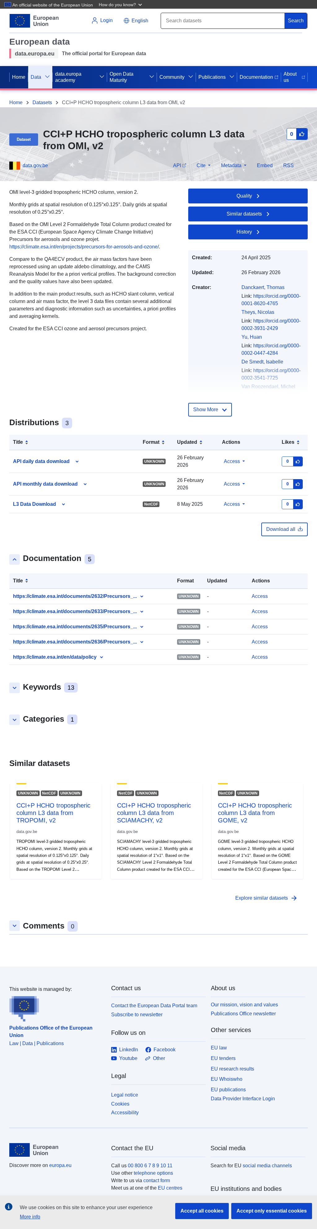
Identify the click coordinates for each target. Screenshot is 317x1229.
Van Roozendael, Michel (268, 386)
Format (151, 442)
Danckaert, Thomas (262, 287)
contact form (156, 1180)
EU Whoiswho (226, 1079)
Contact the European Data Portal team (154, 1005)
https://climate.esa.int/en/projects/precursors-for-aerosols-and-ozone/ (84, 246)
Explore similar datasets (266, 898)
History (244, 231)
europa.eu (60, 1165)
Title (18, 442)
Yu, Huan (251, 337)
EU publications (228, 1089)
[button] (121, 4)
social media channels (267, 1165)
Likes (288, 442)
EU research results (232, 1068)
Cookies (120, 1104)
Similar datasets (244, 213)
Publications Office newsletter (243, 1013)
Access (232, 461)
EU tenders (223, 1058)
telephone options (153, 1173)
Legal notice (124, 1095)
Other (159, 1058)
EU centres (170, 1188)
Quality (244, 195)
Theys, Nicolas (257, 312)
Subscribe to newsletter (137, 1014)
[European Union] (56, 1150)
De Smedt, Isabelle (262, 361)
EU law (219, 1047)
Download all (280, 529)
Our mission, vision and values (244, 1004)
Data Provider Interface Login (243, 1098)
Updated (187, 442)
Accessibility (125, 1112)
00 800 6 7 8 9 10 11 (150, 1165)
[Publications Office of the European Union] (56, 1007)
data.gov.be (35, 165)
